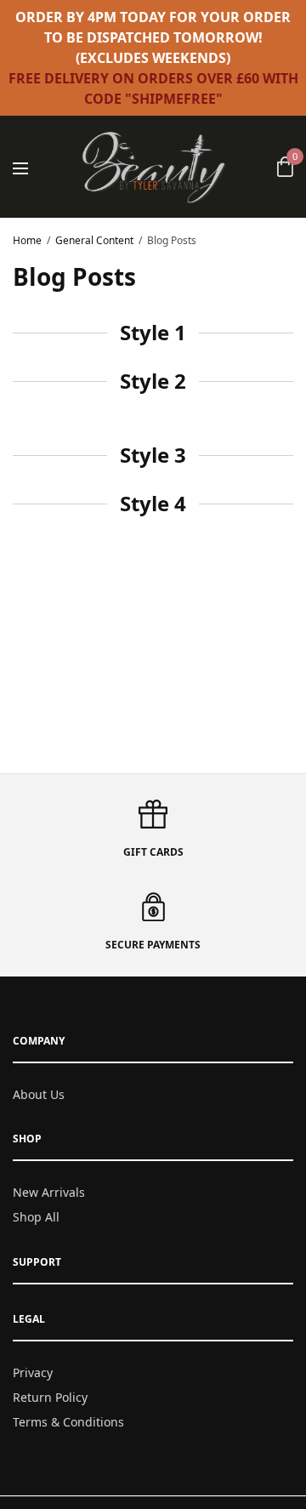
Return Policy (50, 1397)
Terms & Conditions (68, 1422)
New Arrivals (49, 1193)
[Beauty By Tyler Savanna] (153, 166)
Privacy (33, 1372)
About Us (39, 1094)
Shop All (36, 1217)
